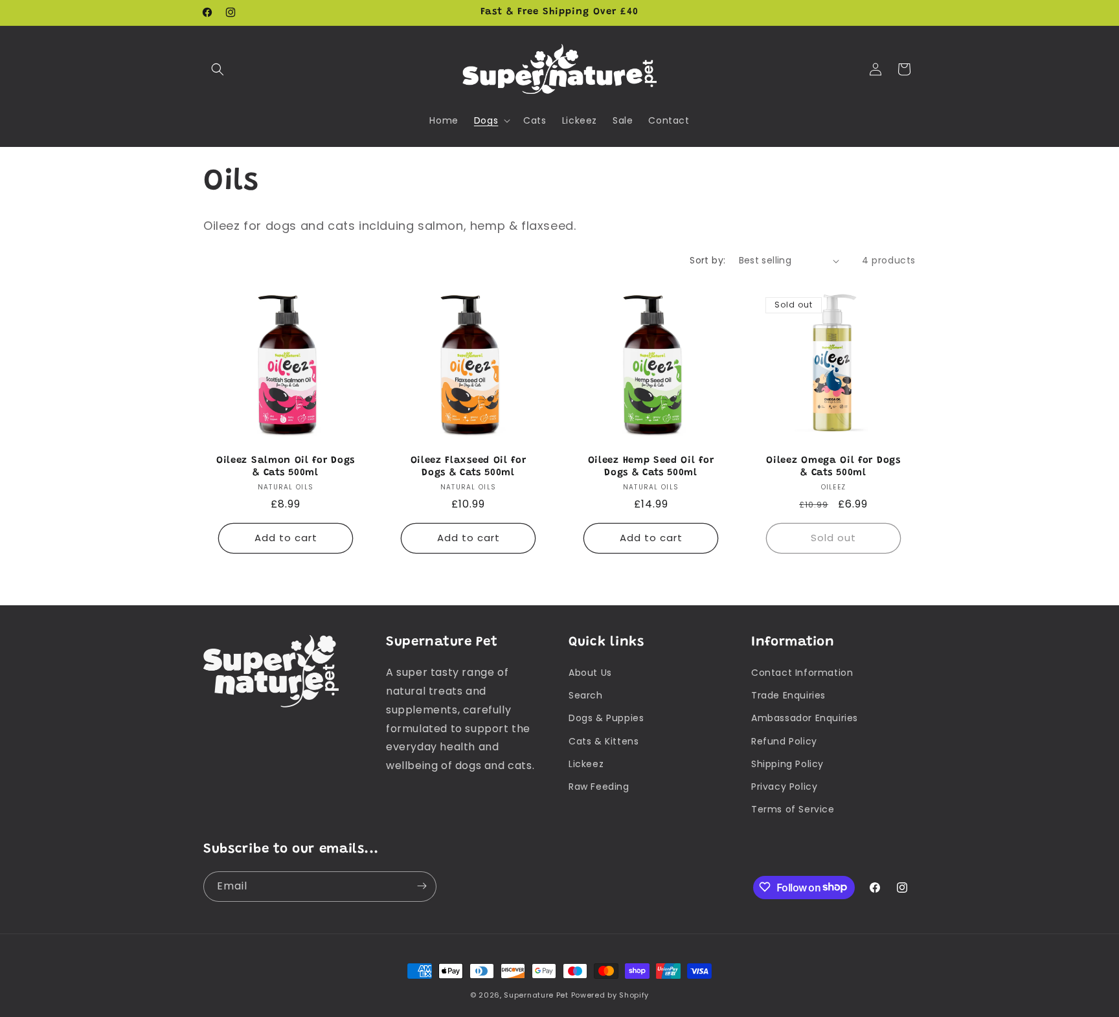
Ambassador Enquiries (804, 718)
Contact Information (802, 672)
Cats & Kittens (604, 741)
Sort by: (707, 260)
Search (586, 695)
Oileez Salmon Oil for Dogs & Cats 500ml (285, 467)
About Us (590, 672)
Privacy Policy (784, 786)
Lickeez (586, 763)
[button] (217, 69)
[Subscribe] (421, 886)
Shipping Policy (787, 763)
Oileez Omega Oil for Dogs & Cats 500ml (833, 467)
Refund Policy (784, 741)
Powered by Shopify (610, 995)
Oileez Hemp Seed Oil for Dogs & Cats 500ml (651, 467)
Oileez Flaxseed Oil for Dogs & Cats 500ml (468, 467)
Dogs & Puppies (606, 718)
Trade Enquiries (788, 695)
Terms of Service (793, 809)
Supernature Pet (536, 995)
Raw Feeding (599, 786)
